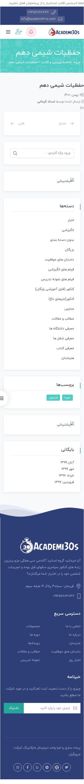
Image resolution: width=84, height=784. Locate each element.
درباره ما (75, 635)
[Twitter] (66, 767)
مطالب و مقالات (63, 319)
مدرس (53, 397)
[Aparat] (57, 767)
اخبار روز (75, 660)
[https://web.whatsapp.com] (37, 767)
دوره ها (35, 635)
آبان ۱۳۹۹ (67, 462)
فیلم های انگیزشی (61, 269)
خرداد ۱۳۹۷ (66, 475)
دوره (67, 397)
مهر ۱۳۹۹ (67, 469)
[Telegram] (47, 767)
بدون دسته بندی (62, 240)
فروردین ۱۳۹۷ (64, 482)
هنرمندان (67, 358)
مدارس (69, 309)
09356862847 (38, 12)
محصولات (33, 626)
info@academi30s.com (38, 19)
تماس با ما (73, 626)
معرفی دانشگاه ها (61, 328)
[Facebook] (27, 767)
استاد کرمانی (46, 101)
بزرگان (69, 250)
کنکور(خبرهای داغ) (61, 299)
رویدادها (34, 643)
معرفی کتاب (65, 348)
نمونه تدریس (30, 660)
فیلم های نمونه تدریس (57, 279)
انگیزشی (68, 230)
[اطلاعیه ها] (31, 31)
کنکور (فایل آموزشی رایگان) (54, 289)
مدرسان (75, 643)
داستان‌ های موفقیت (59, 259)
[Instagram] (17, 767)
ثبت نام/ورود (18, 32)
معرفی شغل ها (63, 338)
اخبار (71, 220)
